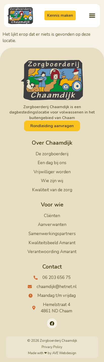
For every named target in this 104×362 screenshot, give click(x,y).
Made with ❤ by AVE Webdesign (52, 353)
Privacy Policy (52, 347)
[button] (92, 16)
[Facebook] (52, 323)
